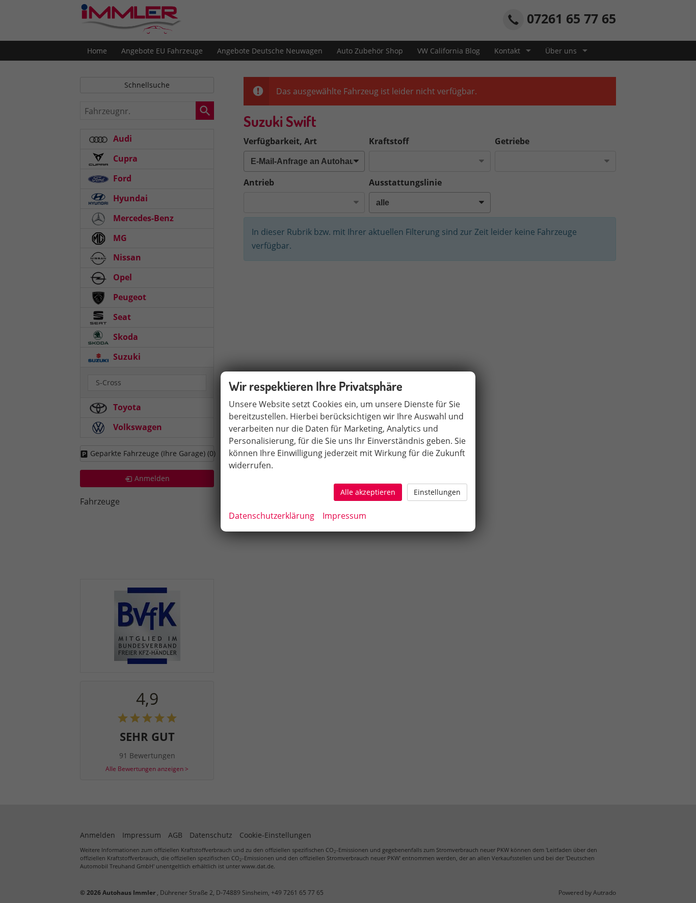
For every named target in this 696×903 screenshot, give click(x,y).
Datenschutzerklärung (271, 515)
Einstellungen (437, 492)
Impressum (344, 515)
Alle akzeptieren (367, 492)
